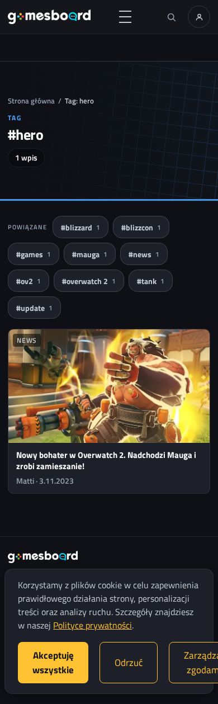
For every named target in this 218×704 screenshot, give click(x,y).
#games (33, 254)
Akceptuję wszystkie (53, 662)
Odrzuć (129, 662)
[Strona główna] (49, 17)
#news (144, 254)
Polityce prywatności (92, 625)
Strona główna (31, 100)
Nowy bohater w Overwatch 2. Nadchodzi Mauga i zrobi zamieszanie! (106, 460)
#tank (150, 281)
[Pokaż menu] (125, 17)
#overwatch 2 (89, 281)
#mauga (89, 254)
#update (34, 308)
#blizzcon (141, 227)
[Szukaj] (171, 17)
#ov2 (28, 281)
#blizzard (80, 227)
